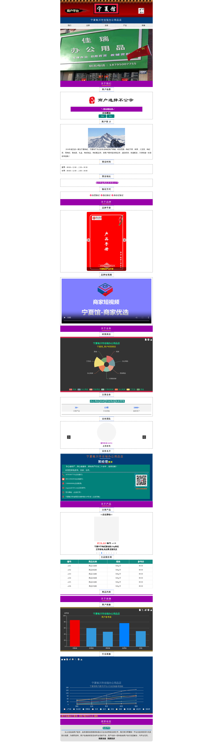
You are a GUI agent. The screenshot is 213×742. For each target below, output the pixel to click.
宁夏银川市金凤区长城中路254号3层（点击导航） (83, 497)
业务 (106, 25)
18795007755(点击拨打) (74, 474)
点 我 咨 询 (106, 446)
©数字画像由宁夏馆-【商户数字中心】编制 (79, 716)
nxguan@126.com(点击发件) (75, 488)
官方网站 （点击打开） (74, 492)
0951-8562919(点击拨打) (74, 479)
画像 (143, 25)
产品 (125, 25)
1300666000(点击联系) (74, 483)
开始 (102, 116)
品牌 (88, 25)
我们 (69, 25)
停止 (110, 116)
